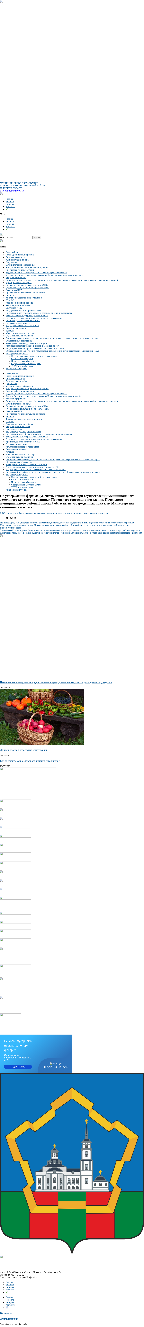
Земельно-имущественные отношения (24, 298)
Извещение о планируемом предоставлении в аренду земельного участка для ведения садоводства (56, 682)
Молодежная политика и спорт (20, 333)
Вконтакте (6, 1313)
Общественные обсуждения (19, 341)
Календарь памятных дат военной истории (26, 343)
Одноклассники (9, 1318)
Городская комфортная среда (19, 323)
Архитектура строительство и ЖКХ (23, 320)
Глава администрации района (20, 255)
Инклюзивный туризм (16, 368)
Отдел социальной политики (19, 335)
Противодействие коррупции (20, 270)
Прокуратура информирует (24, 361)
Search (3, 237)
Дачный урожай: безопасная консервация (23, 749)
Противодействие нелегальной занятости (25, 292)
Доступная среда (14, 308)
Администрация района (17, 260)
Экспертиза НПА (14, 290)
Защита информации (16, 277)
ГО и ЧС (10, 300)
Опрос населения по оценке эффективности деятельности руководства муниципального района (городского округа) (62, 280)
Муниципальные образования (20, 265)
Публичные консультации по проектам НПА (27, 287)
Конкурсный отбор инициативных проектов (27, 267)
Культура (10, 330)
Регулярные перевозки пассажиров (22, 325)
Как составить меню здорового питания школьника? (29, 760)
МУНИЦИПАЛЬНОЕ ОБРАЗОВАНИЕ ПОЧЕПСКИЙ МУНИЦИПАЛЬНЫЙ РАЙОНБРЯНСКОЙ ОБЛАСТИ (22, 185)
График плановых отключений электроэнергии (34, 356)
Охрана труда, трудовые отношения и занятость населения (34, 318)
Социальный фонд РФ (22, 358)
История (10, 204)
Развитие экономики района (19, 303)
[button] (72, 214)
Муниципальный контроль (19, 282)
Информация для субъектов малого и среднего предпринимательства (39, 313)
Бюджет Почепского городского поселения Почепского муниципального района (44, 275)
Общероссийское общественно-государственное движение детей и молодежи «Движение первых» (53, 351)
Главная (9, 199)
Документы (11, 262)
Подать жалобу (18, 1067)
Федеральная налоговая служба (26, 363)
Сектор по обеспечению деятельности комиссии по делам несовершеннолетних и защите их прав (53, 338)
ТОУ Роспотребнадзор (22, 366)
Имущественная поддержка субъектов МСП (27, 315)
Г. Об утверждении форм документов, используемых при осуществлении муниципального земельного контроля (54, 513)
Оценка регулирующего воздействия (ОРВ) (27, 285)
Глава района (12, 252)
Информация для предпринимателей (23, 310)
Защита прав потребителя (18, 305)
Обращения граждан (15, 257)
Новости (10, 201)
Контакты (10, 206)
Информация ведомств (17, 353)
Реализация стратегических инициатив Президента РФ (32, 346)
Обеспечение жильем (16, 328)
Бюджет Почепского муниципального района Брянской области (36, 272)
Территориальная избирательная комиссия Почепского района (36, 348)
